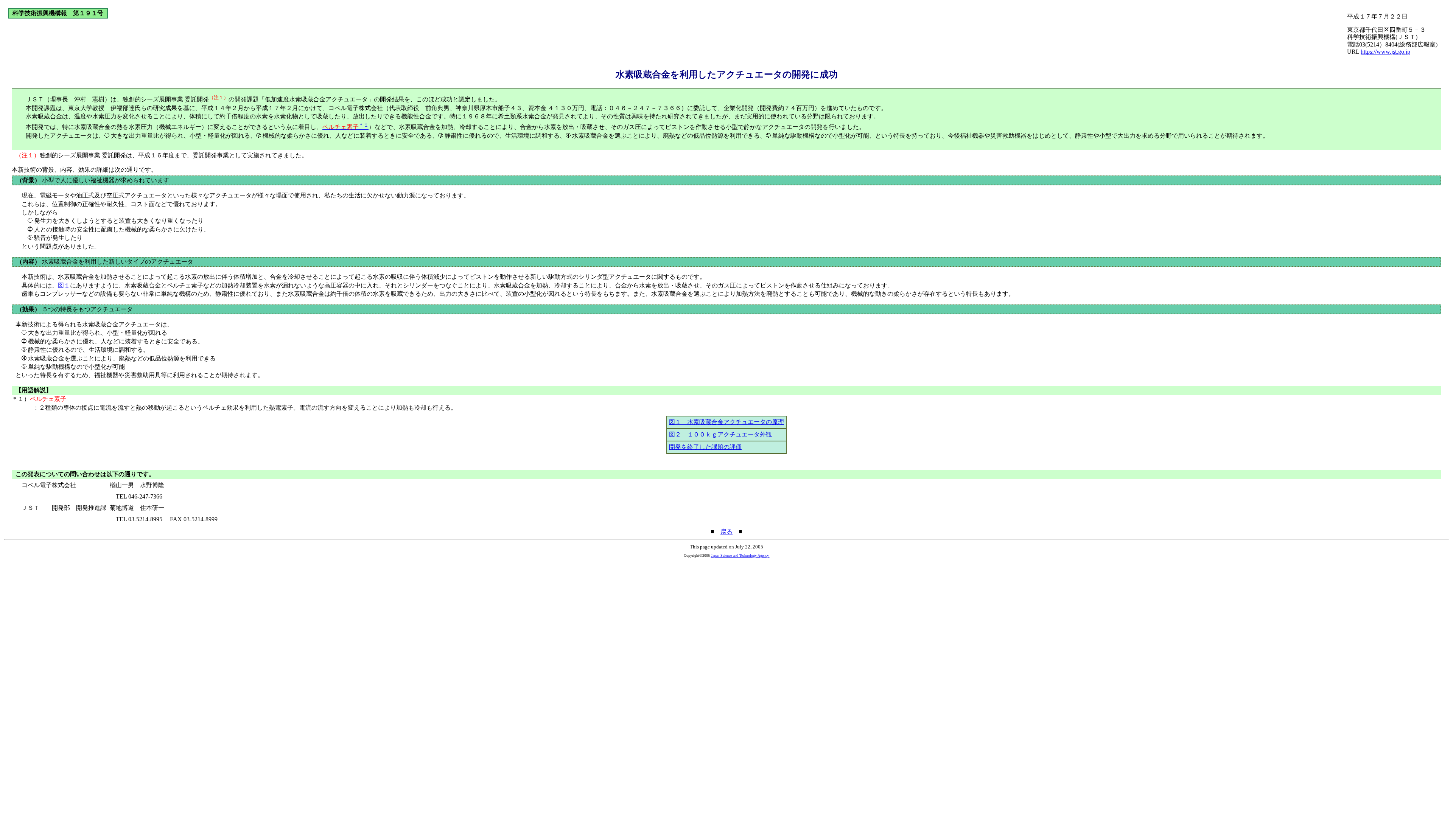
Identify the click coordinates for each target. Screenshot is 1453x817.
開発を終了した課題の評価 (705, 447)
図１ (64, 285)
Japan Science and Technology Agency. (740, 555)
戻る (726, 531)
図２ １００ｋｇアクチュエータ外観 (720, 434)
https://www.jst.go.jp (1385, 51)
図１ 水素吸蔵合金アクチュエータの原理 (726, 422)
